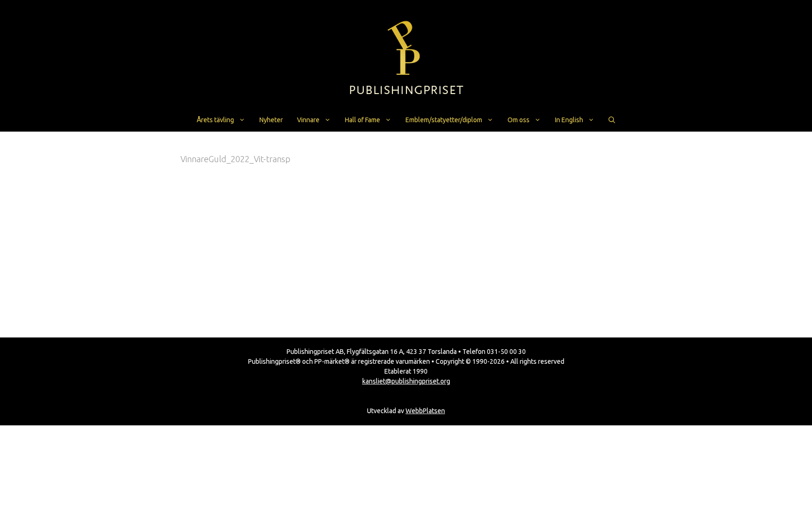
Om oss (519, 120)
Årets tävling (215, 120)
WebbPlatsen (425, 411)
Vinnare (308, 120)
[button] (611, 120)
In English (569, 120)
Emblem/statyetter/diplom (444, 120)
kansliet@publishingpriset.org (406, 381)
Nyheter (271, 120)
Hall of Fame (362, 120)
